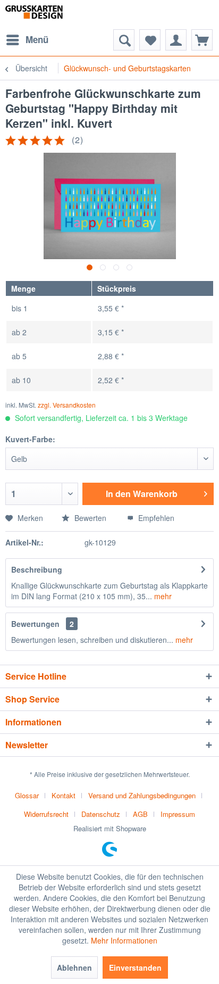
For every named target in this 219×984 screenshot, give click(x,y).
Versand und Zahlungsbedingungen (142, 795)
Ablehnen (74, 967)
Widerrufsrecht (46, 814)
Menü (37, 39)
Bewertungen (35, 623)
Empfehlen (155, 517)
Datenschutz (100, 814)
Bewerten (89, 517)
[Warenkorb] (202, 40)
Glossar (27, 795)
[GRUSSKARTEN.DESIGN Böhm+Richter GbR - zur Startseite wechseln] (45, 14)
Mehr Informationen (124, 940)
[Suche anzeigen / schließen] (123, 40)
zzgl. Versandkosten (67, 404)
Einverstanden (135, 967)
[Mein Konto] (176, 40)
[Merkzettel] (150, 40)
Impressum (178, 814)
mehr (162, 596)
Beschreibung (36, 569)
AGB (140, 814)
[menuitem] (27, 40)
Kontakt (63, 795)
